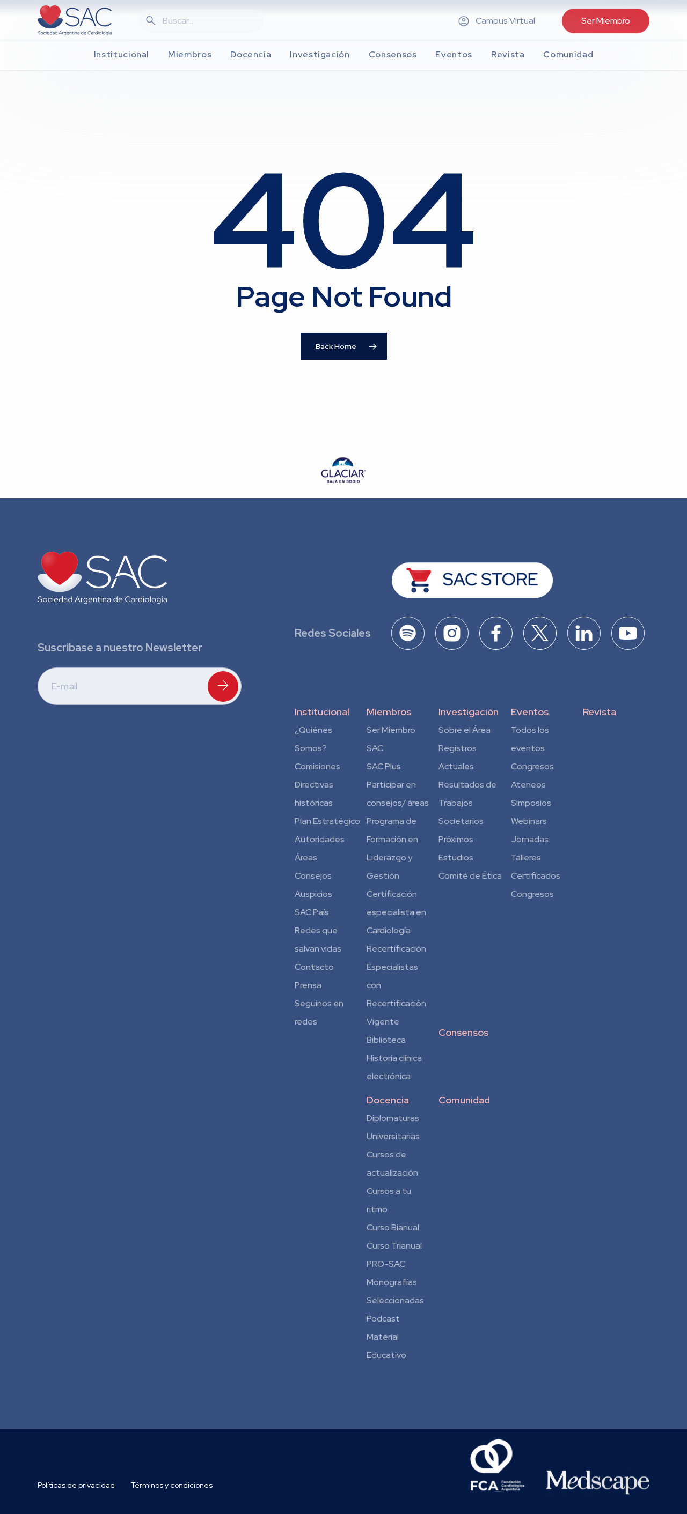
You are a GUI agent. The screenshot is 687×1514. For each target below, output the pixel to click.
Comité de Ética (470, 875)
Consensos (463, 1032)
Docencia (388, 1100)
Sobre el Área (464, 730)
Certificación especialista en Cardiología (396, 912)
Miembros (389, 712)
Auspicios (313, 894)
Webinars (529, 821)
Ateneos (528, 784)
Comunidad (464, 1100)
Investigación (468, 712)
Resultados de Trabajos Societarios (467, 803)
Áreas (306, 857)
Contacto (314, 967)
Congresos (532, 766)
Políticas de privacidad (76, 1485)
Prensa (308, 985)
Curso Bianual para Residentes (393, 1229)
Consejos (313, 875)
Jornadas (530, 839)
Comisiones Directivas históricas (317, 784)
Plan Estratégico (327, 821)
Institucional (322, 712)
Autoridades (320, 839)
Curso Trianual (394, 1245)
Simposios (531, 802)
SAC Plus (384, 766)
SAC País (312, 912)
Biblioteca (386, 1039)
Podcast (383, 1318)
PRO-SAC (386, 1264)
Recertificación (396, 948)
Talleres (526, 857)
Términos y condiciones (172, 1485)
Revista (599, 712)
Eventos (530, 712)
